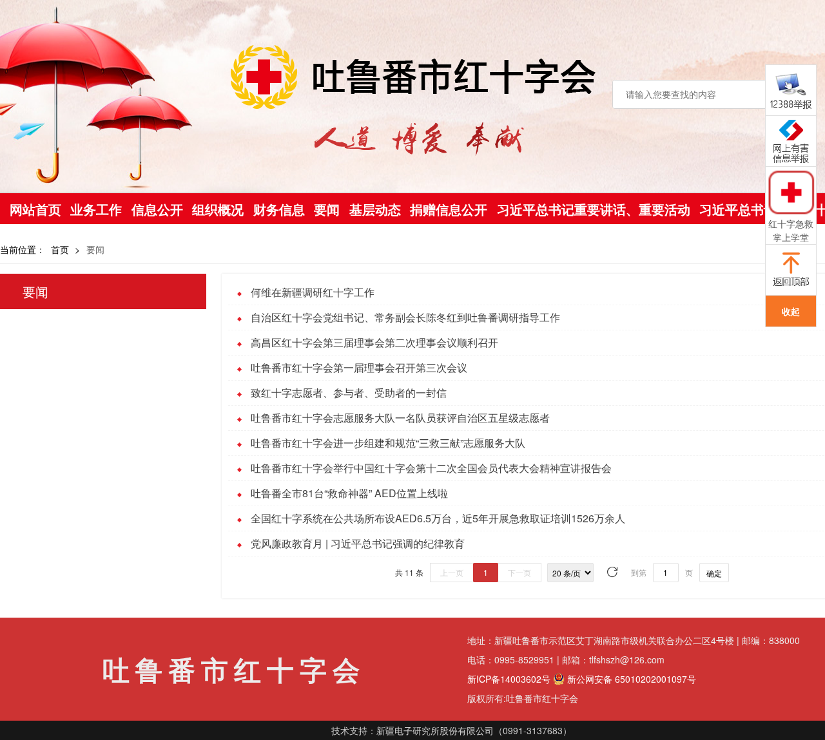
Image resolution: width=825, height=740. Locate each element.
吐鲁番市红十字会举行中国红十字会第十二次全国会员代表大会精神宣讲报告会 (431, 467)
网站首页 (35, 209)
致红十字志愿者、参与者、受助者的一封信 (349, 392)
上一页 (451, 572)
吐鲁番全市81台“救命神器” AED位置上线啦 (349, 493)
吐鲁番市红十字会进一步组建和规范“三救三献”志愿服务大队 (388, 442)
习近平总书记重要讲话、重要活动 (593, 209)
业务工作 (96, 209)
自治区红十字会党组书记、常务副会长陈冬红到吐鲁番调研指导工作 (405, 317)
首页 (60, 249)
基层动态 (375, 209)
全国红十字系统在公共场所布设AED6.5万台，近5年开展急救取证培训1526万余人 (438, 518)
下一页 (519, 572)
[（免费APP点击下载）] (791, 192)
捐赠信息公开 (448, 209)
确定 (714, 572)
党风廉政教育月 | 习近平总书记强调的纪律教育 (358, 543)
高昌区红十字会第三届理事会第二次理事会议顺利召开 (374, 342)
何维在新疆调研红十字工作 (312, 292)
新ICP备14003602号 (508, 678)
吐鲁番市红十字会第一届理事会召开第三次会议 (359, 367)
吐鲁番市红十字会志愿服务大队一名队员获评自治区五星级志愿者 (400, 417)
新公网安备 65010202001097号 (630, 678)
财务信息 (279, 209)
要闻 (327, 209)
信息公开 (157, 209)
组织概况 (218, 209)
